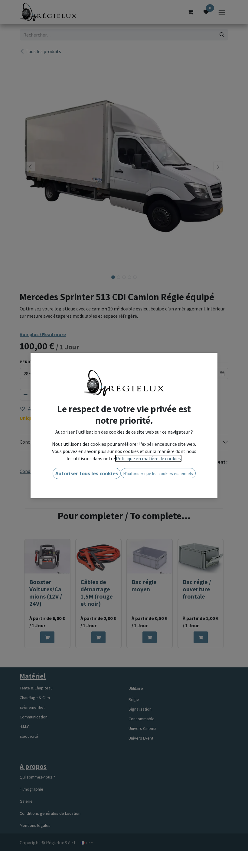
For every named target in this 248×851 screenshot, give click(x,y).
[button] (87, 473)
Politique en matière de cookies (148, 458)
